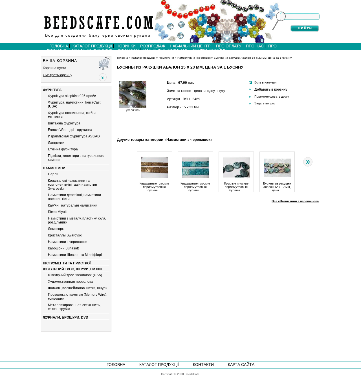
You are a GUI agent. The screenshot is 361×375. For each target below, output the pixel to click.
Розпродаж (152, 46)
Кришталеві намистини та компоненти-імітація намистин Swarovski (72, 184)
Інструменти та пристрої (67, 263)
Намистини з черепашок (67, 242)
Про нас (255, 46)
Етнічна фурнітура (63, 149)
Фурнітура (52, 90)
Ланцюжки (56, 143)
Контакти (203, 364)
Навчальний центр (191, 46)
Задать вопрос (265, 103)
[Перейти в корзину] (105, 63)
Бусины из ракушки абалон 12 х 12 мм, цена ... (277, 187)
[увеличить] (132, 106)
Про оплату (228, 46)
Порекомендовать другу (271, 96)
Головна (58, 46)
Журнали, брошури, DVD (65, 317)
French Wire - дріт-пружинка (70, 130)
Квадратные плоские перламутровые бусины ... (154, 187)
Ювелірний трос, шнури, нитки (72, 269)
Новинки (126, 46)
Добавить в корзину (270, 89)
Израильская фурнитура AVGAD (74, 136)
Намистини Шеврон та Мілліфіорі (75, 255)
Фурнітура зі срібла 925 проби (72, 96)
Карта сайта (241, 364)
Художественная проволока (70, 282)
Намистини (54, 168)
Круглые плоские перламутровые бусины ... (236, 187)
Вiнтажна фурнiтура (64, 123)
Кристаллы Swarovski (65, 235)
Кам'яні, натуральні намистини (72, 205)
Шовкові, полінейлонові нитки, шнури (77, 288)
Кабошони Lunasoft (63, 248)
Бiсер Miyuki (57, 212)
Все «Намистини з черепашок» (295, 201)
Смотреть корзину (57, 75)
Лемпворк (55, 229)
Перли (53, 174)
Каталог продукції (92, 46)
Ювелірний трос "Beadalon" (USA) (75, 275)
